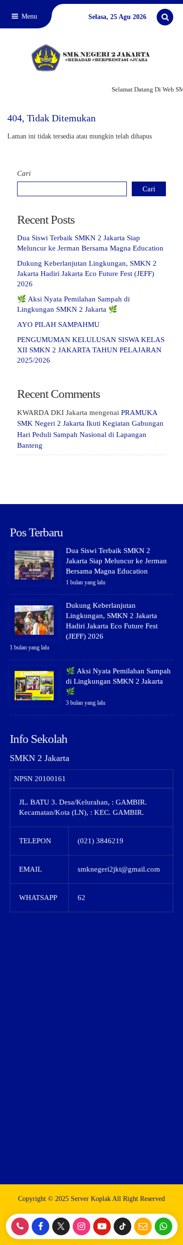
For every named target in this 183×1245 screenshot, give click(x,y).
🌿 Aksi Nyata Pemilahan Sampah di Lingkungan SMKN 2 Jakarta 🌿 (118, 681)
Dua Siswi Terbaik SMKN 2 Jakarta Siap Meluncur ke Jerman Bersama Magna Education (116, 561)
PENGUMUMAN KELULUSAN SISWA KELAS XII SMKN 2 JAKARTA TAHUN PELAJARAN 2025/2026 (90, 350)
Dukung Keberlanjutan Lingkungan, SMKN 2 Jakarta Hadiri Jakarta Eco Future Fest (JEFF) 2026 (87, 273)
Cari (24, 173)
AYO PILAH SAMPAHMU (58, 324)
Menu (28, 16)
